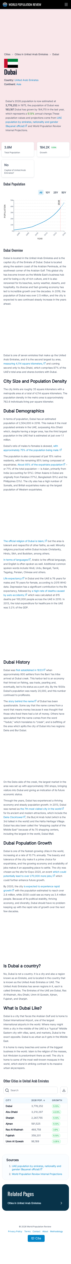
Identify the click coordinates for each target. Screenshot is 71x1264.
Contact (36, 1231)
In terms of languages (15, 559)
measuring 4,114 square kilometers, (23, 363)
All (40, 192)
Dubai (9, 1106)
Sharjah (10, 1117)
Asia (18, 84)
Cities (7, 54)
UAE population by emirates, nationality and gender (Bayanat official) (34, 121)
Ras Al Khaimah (14, 1129)
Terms (27, 1231)
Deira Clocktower (13, 817)
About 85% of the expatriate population (40, 464)
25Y (55, 192)
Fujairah (10, 1135)
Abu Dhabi (12, 1111)
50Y (64, 192)
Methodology (56, 1231)
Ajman (9, 1123)
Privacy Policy (15, 1231)
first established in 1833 (29, 670)
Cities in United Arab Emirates (31, 54)
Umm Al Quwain (15, 1141)
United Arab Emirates (26, 80)
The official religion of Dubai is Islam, (23, 541)
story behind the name (21, 701)
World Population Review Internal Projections (37, 1173)
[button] (66, 4)
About (45, 1231)
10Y (48, 192)
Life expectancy (12, 578)
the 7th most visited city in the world (40, 808)
